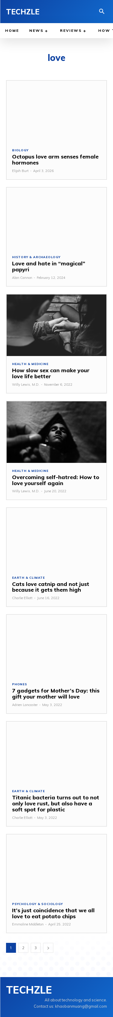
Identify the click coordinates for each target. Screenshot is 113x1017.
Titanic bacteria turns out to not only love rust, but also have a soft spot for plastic (55, 803)
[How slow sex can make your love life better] (56, 325)
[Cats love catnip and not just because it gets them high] (56, 538)
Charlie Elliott (22, 598)
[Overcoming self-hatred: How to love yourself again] (56, 432)
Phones (19, 684)
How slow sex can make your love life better (50, 373)
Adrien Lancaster (25, 705)
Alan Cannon (22, 278)
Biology (20, 150)
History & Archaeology (36, 257)
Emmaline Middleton (28, 924)
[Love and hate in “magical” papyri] (56, 218)
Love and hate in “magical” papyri (48, 266)
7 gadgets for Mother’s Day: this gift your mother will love (55, 693)
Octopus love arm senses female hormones (55, 159)
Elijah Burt (20, 171)
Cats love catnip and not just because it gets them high (50, 587)
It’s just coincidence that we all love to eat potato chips (53, 913)
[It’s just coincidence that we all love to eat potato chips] (56, 865)
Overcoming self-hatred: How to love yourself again (55, 480)
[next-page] (48, 948)
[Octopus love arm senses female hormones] (56, 111)
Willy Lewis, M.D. (25, 384)
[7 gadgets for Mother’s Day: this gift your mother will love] (56, 645)
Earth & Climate (28, 577)
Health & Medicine (30, 364)
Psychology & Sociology (37, 904)
